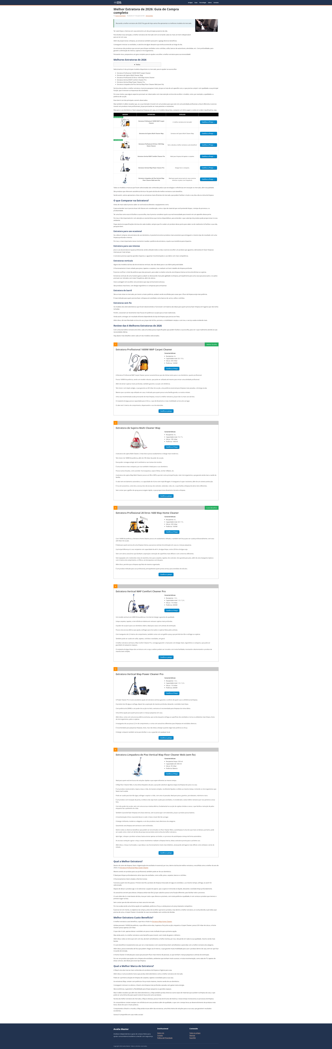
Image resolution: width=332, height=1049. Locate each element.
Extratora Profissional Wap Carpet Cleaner (134, 868)
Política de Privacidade (164, 1038)
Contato (216, 2)
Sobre (210, 2)
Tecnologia (202, 2)
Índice (138, 65)
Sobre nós (160, 1033)
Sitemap (192, 1035)
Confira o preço (166, 411)
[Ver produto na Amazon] (138, 361)
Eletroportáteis (149, 16)
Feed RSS (192, 1038)
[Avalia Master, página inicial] (117, 2)
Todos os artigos (194, 1033)
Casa (195, 2)
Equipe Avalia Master (120, 16)
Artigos (190, 2)
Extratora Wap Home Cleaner (162, 921)
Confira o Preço (172, 369)
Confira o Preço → (208, 122)
